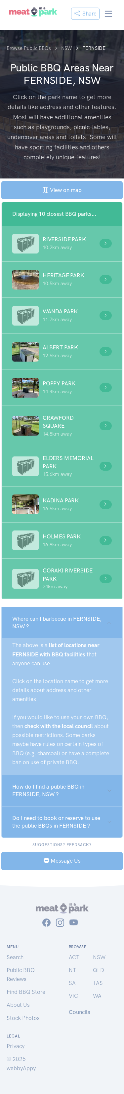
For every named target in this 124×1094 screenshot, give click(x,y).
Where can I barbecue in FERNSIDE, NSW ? (57, 622)
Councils (79, 1012)
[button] (62, 243)
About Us (18, 1004)
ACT (74, 957)
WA (97, 996)
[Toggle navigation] (109, 13)
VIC (73, 996)
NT (72, 970)
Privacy (15, 1046)
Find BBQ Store (26, 992)
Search (15, 957)
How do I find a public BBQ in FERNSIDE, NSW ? (48, 790)
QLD (98, 970)
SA (72, 983)
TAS (98, 983)
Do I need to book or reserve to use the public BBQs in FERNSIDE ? (56, 822)
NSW (99, 957)
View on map (65, 190)
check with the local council (58, 726)
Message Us (65, 860)
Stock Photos (23, 1018)
